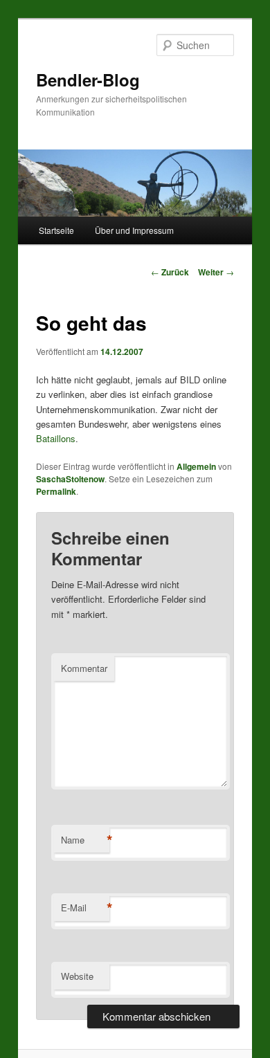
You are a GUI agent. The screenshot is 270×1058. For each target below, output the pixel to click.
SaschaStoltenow (70, 479)
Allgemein (196, 466)
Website (77, 976)
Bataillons (55, 438)
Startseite (56, 230)
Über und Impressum (134, 230)
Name (85, 840)
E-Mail (85, 908)
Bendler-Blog (88, 79)
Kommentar (84, 668)
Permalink (56, 491)
